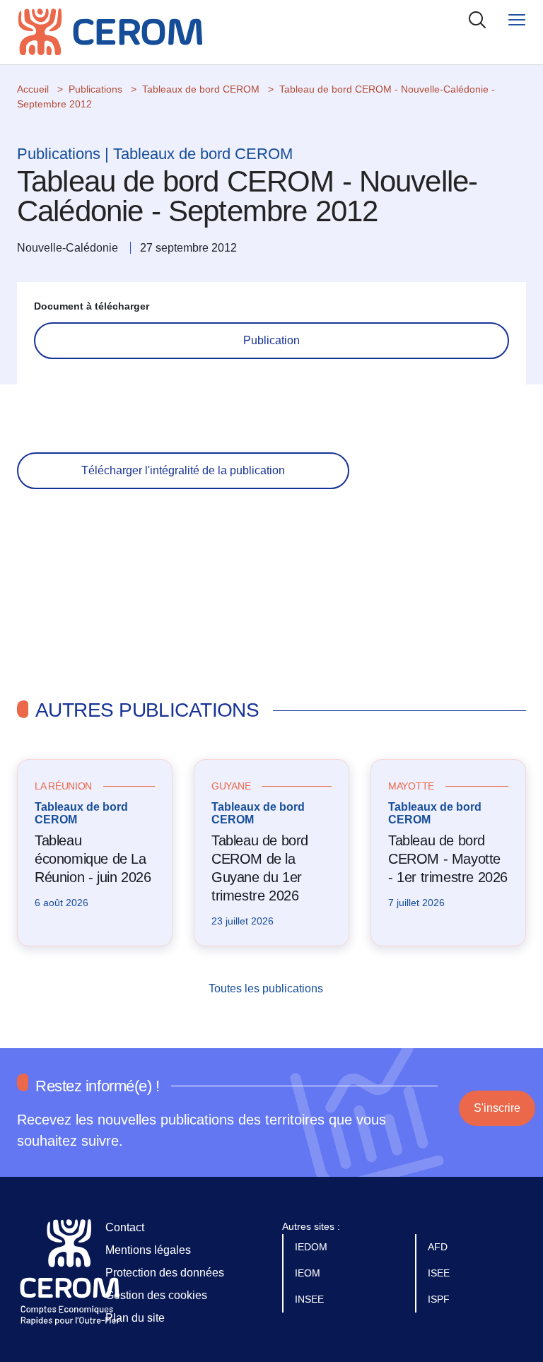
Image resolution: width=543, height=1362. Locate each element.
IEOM (309, 1273)
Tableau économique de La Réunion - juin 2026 (93, 859)
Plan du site (135, 1318)
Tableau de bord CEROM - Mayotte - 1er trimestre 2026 (448, 859)
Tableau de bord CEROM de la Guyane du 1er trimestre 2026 (259, 868)
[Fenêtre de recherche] (477, 19)
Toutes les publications (267, 988)
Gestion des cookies (156, 1295)
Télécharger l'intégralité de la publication (183, 470)
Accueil (33, 89)
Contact (124, 1227)
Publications (95, 89)
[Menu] (517, 19)
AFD (439, 1246)
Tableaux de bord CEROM (200, 89)
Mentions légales (148, 1250)
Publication (271, 340)
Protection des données (164, 1273)
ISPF (440, 1299)
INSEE (311, 1299)
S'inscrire (497, 1108)
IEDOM (312, 1246)
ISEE (440, 1273)
